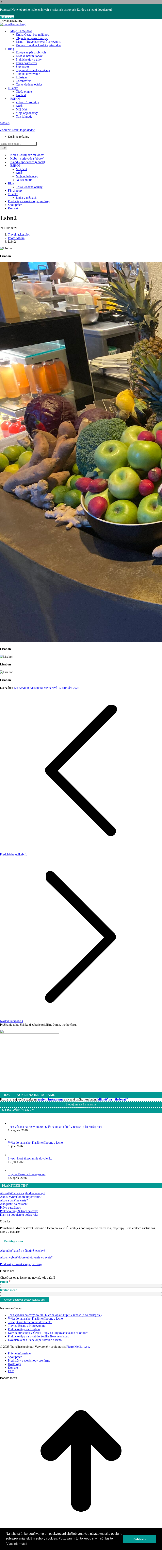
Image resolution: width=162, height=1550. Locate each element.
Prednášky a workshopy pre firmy (21, 1264)
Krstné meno (8, 1290)
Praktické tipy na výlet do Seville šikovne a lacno (38, 1336)
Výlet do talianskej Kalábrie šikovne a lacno (35, 1142)
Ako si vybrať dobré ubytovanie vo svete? (26, 1257)
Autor (39, 687)
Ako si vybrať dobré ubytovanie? (20, 1196)
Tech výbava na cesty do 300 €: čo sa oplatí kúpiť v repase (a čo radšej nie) (55, 1126)
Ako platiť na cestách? (14, 1204)
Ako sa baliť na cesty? (14, 1200)
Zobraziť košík (9, 130)
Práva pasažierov (10, 1207)
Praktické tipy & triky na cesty (19, 1211)
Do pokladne (27, 130)
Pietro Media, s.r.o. (78, 1346)
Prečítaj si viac (14, 1241)
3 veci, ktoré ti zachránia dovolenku (30, 1158)
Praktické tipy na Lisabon (24, 1329)
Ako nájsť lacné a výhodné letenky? (22, 1193)
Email (5, 1281)
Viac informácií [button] (16, 1543)
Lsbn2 (18, 687)
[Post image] (12, 1123)
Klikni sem (7, 17)
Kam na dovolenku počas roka (19, 1214)
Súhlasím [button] (140, 1539)
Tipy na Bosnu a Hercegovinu (26, 1174)
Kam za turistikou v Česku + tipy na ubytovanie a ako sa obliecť (48, 1332)
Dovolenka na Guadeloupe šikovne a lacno (35, 1340)
